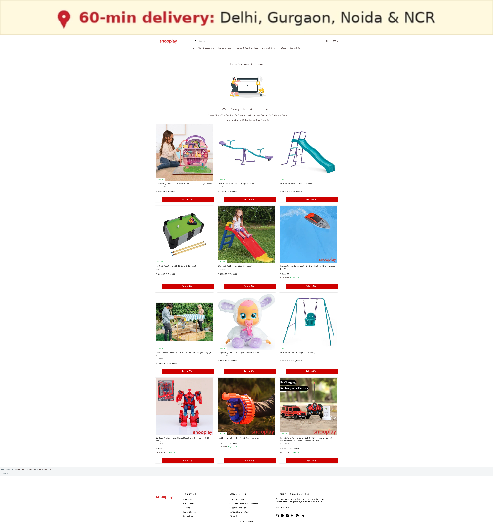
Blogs (283, 48)
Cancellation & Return (239, 512)
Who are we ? (189, 499)
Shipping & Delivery (238, 507)
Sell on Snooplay (236, 499)
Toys (23, 469)
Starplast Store (223, 269)
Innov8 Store (160, 269)
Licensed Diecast (269, 48)
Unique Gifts (30, 469)
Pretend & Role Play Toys (246, 48)
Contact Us (295, 48)
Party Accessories (45, 469)
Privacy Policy (235, 516)
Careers (186, 507)
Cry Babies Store (162, 187)
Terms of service (190, 512)
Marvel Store (160, 444)
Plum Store (222, 187)
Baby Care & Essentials (203, 48)
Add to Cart (187, 199)
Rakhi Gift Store (286, 444)
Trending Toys (224, 48)
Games (18, 469)
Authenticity (188, 503)
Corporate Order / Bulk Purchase (243, 503)
